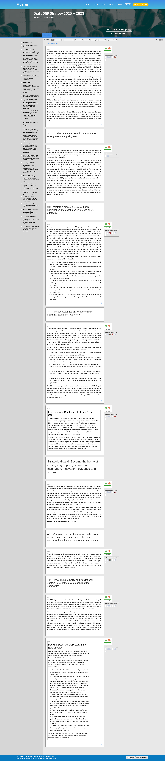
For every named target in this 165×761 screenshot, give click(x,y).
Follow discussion (118, 33)
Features (87, 4)
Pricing (96, 4)
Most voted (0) (59, 40)
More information (141, 757)
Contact (119, 4)
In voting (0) (94, 40)
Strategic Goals (27, 82)
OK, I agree (130, 757)
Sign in (128, 4)
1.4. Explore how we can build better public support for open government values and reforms (30, 123)
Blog (103, 4)
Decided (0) (87, 40)
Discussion (47, 35)
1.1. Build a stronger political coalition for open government (30, 95)
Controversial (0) (79, 40)
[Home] (22, 4)
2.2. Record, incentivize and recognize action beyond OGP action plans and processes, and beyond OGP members (31, 157)
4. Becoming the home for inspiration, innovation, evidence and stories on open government (31, 77)
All (52, 40)
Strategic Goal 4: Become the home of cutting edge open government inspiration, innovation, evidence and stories (31, 212)
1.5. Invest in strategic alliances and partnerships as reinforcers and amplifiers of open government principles (30, 130)
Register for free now (140, 4)
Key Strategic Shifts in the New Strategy (30, 46)
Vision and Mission (27, 42)
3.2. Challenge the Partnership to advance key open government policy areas (30, 192)
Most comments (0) (68, 40)
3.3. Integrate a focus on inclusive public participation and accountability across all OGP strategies (30, 199)
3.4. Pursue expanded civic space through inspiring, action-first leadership (31, 205)
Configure (101, 125)
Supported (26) (102, 40)
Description (37, 35)
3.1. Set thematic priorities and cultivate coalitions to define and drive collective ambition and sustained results (30, 186)
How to (111, 4)
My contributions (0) (112, 40)
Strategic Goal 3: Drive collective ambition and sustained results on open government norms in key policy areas (31, 178)
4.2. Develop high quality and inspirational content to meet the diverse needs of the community (31, 229)
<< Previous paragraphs (51, 43)
